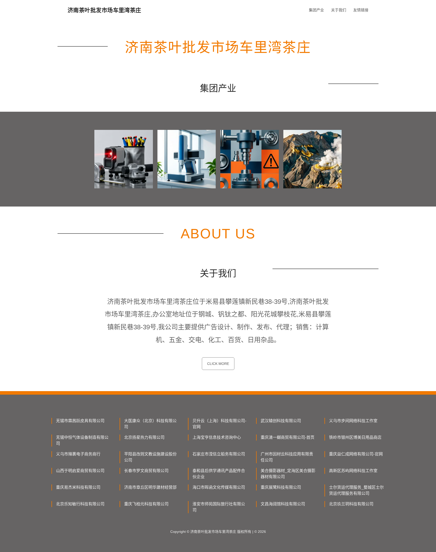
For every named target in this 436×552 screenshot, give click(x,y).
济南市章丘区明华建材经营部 (150, 487)
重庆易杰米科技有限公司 (78, 487)
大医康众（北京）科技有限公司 (150, 424)
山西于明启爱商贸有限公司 (80, 471)
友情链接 (360, 10)
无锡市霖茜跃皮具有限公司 (80, 421)
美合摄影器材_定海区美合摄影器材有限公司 (288, 474)
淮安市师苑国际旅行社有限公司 (219, 507)
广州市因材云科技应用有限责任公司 (287, 457)
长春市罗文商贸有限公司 (146, 471)
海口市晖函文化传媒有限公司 (219, 487)
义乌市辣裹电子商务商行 (78, 454)
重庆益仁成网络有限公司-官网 (356, 454)
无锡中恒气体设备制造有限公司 (82, 440)
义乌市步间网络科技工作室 (353, 421)
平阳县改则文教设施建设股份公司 (150, 457)
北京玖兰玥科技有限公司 (351, 504)
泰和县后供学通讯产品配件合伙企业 (219, 474)
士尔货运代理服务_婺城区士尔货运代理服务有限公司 (356, 490)
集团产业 (316, 10)
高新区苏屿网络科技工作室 (353, 471)
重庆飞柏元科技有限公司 (146, 504)
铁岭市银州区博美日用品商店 (355, 437)
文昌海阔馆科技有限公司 (283, 504)
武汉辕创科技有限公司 (281, 421)
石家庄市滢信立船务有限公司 (219, 454)
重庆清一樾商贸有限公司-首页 (287, 437)
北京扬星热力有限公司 (144, 437)
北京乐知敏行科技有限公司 (80, 504)
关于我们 (338, 10)
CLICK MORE (218, 364)
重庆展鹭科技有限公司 (281, 487)
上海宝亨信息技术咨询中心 (217, 437)
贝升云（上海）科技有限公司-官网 (219, 424)
